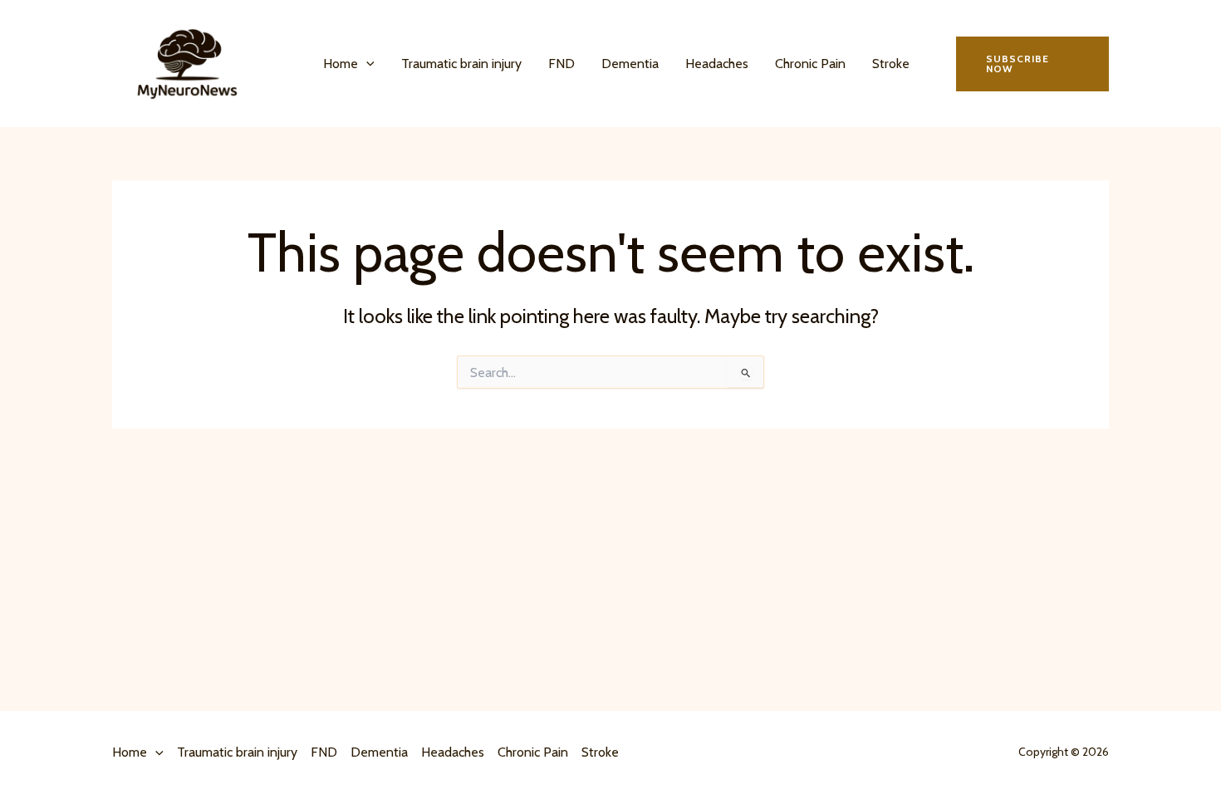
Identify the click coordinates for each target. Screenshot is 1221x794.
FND (561, 63)
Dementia (630, 63)
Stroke (891, 63)
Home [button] (340, 63)
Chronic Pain (810, 63)
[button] (366, 63)
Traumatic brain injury (461, 63)
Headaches (716, 63)
